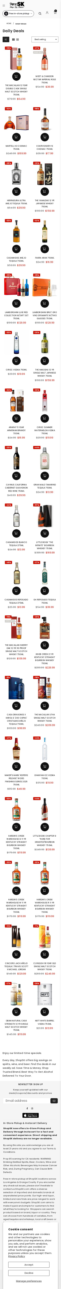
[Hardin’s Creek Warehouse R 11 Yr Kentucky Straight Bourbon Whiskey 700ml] (44, 872)
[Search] (40, 13)
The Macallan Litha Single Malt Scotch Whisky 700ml (44, 717)
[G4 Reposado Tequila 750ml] (44, 572)
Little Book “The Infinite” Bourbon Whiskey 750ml (44, 545)
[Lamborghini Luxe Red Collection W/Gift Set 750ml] (16, 285)
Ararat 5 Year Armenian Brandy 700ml (16, 430)
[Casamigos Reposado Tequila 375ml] (16, 572)
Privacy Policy (16, 1256)
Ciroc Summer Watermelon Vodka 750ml (44, 430)
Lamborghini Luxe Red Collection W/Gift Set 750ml (16, 315)
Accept (28, 1264)
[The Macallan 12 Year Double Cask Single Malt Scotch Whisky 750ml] (16, 58)
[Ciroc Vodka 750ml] (16, 342)
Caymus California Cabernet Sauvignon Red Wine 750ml (16, 487)
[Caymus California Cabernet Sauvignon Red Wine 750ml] (16, 457)
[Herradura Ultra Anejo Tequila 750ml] (16, 173)
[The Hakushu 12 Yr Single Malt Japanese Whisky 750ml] (44, 342)
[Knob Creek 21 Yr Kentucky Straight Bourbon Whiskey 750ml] (44, 627)
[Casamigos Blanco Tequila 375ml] (16, 515)
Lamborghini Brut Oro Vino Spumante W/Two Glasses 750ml (45, 315)
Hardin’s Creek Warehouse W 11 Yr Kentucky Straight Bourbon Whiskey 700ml (16, 905)
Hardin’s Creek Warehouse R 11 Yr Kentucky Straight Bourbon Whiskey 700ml (44, 905)
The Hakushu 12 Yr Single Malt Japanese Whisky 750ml (44, 372)
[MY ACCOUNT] (47, 13)
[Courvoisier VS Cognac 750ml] (44, 118)
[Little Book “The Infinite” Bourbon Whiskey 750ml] (44, 515)
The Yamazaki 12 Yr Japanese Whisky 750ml (44, 203)
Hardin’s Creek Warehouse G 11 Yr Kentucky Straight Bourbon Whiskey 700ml (16, 842)
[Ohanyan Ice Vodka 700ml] (44, 748)
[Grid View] (13, 39)
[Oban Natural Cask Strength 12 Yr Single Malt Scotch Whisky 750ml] (16, 993)
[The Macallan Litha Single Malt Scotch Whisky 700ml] (44, 687)
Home (9, 23)
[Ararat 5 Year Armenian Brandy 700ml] (16, 400)
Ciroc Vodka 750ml (16, 369)
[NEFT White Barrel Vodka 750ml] (44, 993)
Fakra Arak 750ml (44, 257)
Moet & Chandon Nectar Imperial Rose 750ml (44, 79)
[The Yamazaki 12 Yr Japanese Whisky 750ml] (44, 173)
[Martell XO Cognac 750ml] (16, 118)
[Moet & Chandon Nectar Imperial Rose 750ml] (44, 58)
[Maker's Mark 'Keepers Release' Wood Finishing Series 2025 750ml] (16, 748)
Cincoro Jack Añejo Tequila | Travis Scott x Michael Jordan (16, 966)
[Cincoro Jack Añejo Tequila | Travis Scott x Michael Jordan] (16, 936)
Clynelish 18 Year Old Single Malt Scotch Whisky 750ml (44, 966)
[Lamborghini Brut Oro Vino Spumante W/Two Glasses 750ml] (44, 285)
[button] (4, 5)
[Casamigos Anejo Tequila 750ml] (16, 230)
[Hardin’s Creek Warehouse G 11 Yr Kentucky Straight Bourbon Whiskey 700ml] (16, 808)
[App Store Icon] (30, 1115)
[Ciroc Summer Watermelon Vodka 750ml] (44, 400)
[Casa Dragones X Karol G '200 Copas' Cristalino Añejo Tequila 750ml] (16, 687)
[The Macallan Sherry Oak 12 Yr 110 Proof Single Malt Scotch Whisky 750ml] (16, 627)
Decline (29, 1273)
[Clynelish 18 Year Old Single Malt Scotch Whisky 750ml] (44, 936)
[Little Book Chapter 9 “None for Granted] (44, 808)
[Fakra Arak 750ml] (44, 230)
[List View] (17, 39)
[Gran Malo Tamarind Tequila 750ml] (44, 457)
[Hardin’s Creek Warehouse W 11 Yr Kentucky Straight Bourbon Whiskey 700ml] (16, 872)
